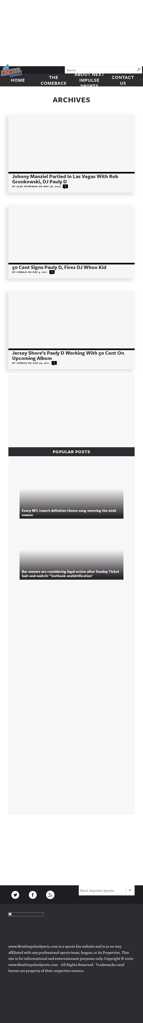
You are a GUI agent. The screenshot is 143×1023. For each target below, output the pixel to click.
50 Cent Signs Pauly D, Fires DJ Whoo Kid (59, 267)
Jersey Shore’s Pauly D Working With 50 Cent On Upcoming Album (68, 355)
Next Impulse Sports (97, 890)
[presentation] (71, 143)
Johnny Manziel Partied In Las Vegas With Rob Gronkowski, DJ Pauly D (65, 179)
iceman (22, 272)
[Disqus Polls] (73, 633)
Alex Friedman (28, 186)
